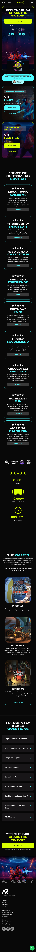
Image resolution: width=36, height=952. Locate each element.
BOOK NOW (20, 2)
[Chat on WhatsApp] (32, 948)
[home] (8, 1)
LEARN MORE (12, 114)
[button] (32, 3)
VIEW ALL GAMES (18, 702)
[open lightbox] (18, 69)
